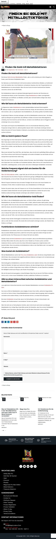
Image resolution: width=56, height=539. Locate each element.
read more (4, 427)
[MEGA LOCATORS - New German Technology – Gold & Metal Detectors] (5, 7)
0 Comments (20, 69)
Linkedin (35, 466)
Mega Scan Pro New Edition (12, 484)
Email (17, 322)
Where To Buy (8, 509)
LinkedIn (8, 322)
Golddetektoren (18, 238)
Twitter (5, 322)
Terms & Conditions (9, 513)
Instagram (31, 466)
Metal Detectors (8, 487)
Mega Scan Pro (24, 409)
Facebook (2, 322)
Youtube (28, 466)
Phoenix (6, 482)
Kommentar (7, 336)
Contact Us (7, 498)
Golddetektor (10, 299)
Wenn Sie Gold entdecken (8, 174)
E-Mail (6, 360)
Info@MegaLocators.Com (13, 525)
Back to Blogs (6, 25)
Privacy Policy (8, 511)
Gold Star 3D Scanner (10, 476)
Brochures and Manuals (11, 496)
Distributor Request (9, 500)
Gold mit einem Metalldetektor (15, 77)
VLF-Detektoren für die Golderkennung (45, 410)
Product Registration (10, 504)
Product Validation (9, 507)
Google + (11, 322)
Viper (5, 478)
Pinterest (14, 322)
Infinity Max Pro (8, 473)
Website (6, 366)
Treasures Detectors (10, 489)
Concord (6, 480)
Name (6, 353)
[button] (2, 430)
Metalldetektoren (33, 95)
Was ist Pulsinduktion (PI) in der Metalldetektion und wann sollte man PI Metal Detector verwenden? (10, 412)
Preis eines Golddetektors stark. (29, 255)
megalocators (11, 69)
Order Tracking (8, 502)
